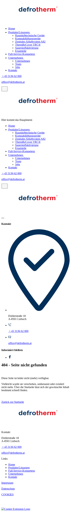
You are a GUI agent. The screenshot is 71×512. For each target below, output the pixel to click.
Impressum (7, 482)
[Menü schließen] (2, 218)
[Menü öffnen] (4, 88)
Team (18, 64)
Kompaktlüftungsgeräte (28, 38)
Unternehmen (16, 57)
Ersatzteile (20, 50)
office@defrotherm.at (13, 82)
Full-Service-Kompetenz (21, 54)
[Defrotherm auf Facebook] (9, 357)
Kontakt (12, 70)
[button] (15, 509)
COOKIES (7, 494)
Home (11, 28)
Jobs (17, 67)
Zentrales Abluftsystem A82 (30, 41)
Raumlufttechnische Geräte (30, 35)
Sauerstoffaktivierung (26, 47)
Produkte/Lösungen (19, 32)
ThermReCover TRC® (27, 44)
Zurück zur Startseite (12, 401)
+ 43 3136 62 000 (11, 76)
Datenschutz (8, 488)
